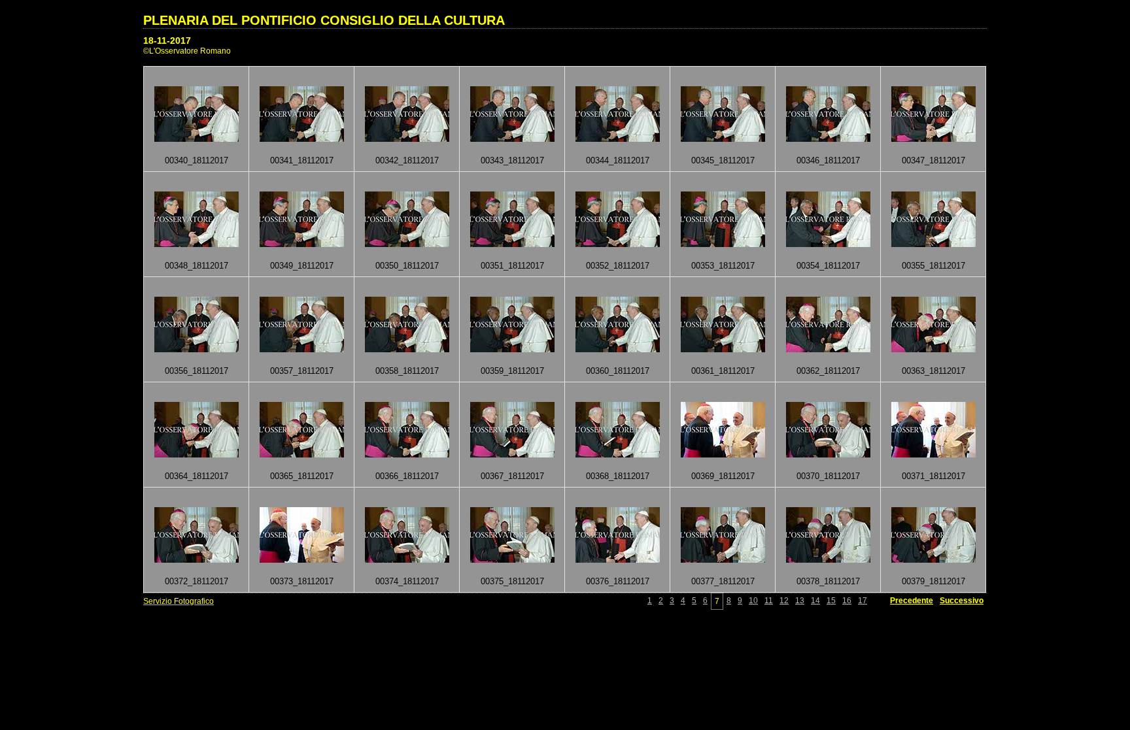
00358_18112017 (407, 371)
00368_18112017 (617, 476)
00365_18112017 (302, 476)
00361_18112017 (723, 371)
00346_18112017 (828, 160)
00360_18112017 (617, 371)
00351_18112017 (512, 266)
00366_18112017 (407, 476)
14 (815, 600)
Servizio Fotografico (178, 601)
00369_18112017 (723, 476)
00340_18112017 (196, 160)
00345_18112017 (723, 160)
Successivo (962, 600)
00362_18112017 (828, 371)
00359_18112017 (512, 371)
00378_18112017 (828, 581)
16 (846, 600)
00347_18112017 (933, 160)
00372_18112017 (196, 581)
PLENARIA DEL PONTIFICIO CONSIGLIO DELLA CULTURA (324, 20)
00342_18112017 (407, 160)
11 (768, 600)
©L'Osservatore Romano (187, 51)
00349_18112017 (302, 266)
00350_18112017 (407, 266)
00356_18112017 (196, 371)
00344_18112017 (617, 160)
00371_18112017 (933, 476)
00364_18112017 (196, 476)
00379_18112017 (933, 581)
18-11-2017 (167, 40)
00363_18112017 (933, 371)
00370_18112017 (828, 476)
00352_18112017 (617, 266)
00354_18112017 (828, 266)
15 (831, 600)
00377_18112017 (723, 581)
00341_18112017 (302, 160)
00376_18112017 (617, 581)
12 (784, 600)
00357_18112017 (302, 371)
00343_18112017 (512, 160)
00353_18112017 (723, 266)
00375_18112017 (512, 581)
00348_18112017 (196, 266)
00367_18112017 (512, 476)
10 (753, 600)
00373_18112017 (302, 581)
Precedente (911, 600)
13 (799, 600)
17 (862, 600)
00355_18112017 (933, 266)
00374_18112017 (407, 581)
